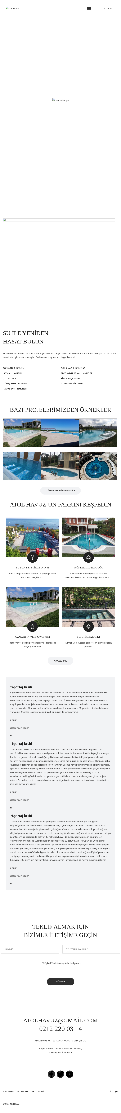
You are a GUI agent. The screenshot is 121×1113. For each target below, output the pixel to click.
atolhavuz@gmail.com (60, 1020)
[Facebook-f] (51, 1074)
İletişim (114, 1091)
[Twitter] (60, 1074)
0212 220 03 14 (104, 8)
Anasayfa (8, 1091)
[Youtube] (69, 1074)
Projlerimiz (38, 1091)
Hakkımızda (23, 1091)
